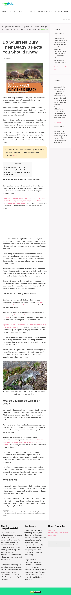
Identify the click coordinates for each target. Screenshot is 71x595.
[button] (11, 12)
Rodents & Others (44, 11)
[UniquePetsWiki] (8, 4)
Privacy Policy (58, 122)
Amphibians (5, 11)
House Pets (18, 11)
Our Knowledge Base (62, 11)
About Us (66, 19)
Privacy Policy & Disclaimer (58, 533)
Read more (44, 29)
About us (51, 530)
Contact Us (52, 535)
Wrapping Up (8, 174)
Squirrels (6, 510)
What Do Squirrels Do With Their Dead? (17, 172)
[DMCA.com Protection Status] (35, 592)
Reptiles (30, 11)
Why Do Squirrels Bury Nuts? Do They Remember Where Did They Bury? (22, 512)
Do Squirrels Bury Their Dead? (14, 170)
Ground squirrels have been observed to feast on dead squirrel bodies (24, 442)
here (14, 155)
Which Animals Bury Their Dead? (15, 167)
